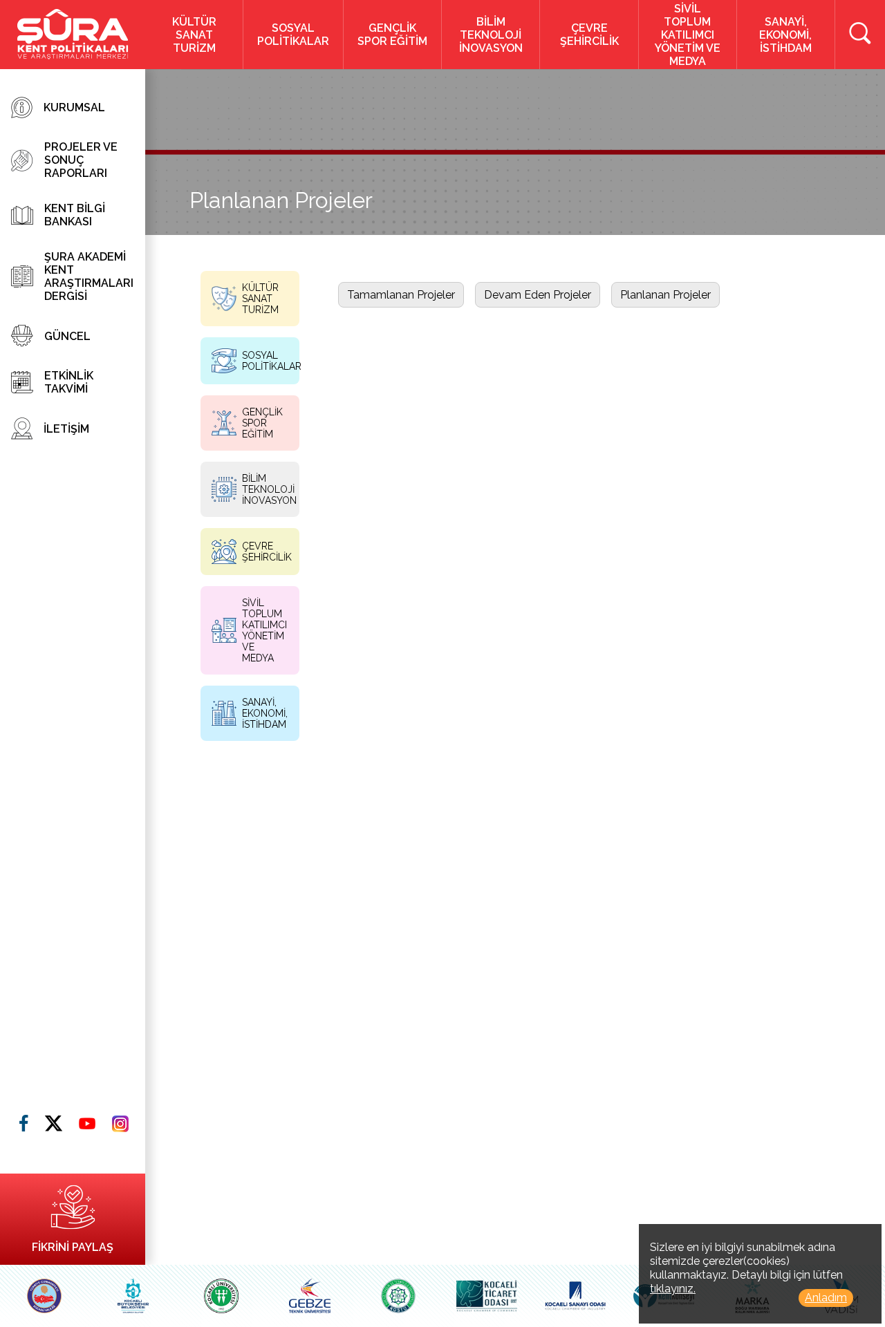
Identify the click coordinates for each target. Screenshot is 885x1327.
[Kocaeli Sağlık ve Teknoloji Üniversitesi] (398, 1296)
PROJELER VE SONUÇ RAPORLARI (81, 160)
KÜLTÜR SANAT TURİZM (194, 35)
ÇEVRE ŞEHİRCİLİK (589, 34)
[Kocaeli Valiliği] (44, 1296)
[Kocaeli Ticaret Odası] (486, 1296)
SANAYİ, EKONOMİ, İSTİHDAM (785, 35)
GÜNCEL (67, 336)
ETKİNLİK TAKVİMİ (68, 382)
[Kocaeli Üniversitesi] (221, 1296)
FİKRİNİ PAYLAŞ (72, 1247)
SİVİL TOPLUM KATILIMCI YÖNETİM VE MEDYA (687, 35)
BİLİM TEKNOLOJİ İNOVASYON (491, 35)
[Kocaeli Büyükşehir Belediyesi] (132, 1296)
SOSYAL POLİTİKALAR (293, 34)
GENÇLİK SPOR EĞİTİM (392, 34)
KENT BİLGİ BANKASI (74, 215)
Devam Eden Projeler (537, 294)
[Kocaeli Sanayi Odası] (575, 1296)
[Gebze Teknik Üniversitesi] (310, 1296)
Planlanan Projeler (665, 294)
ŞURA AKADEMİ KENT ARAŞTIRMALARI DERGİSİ (88, 276)
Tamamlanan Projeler (401, 294)
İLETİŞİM (66, 428)
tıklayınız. (673, 1288)
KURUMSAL (74, 107)
